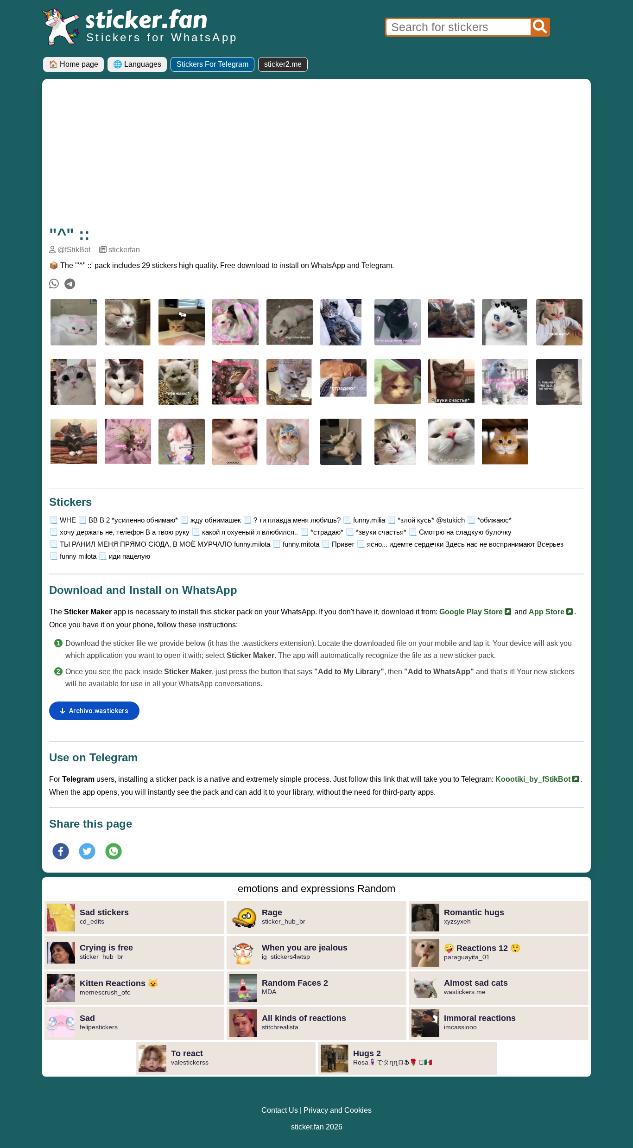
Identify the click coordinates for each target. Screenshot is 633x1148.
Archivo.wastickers (98, 710)
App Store (547, 612)
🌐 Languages (137, 64)
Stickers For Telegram (212, 64)
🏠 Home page (73, 64)
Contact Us (279, 1110)
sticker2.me (283, 64)
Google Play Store (472, 612)
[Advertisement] (316, 155)
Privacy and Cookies (338, 1110)
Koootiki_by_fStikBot (533, 779)
